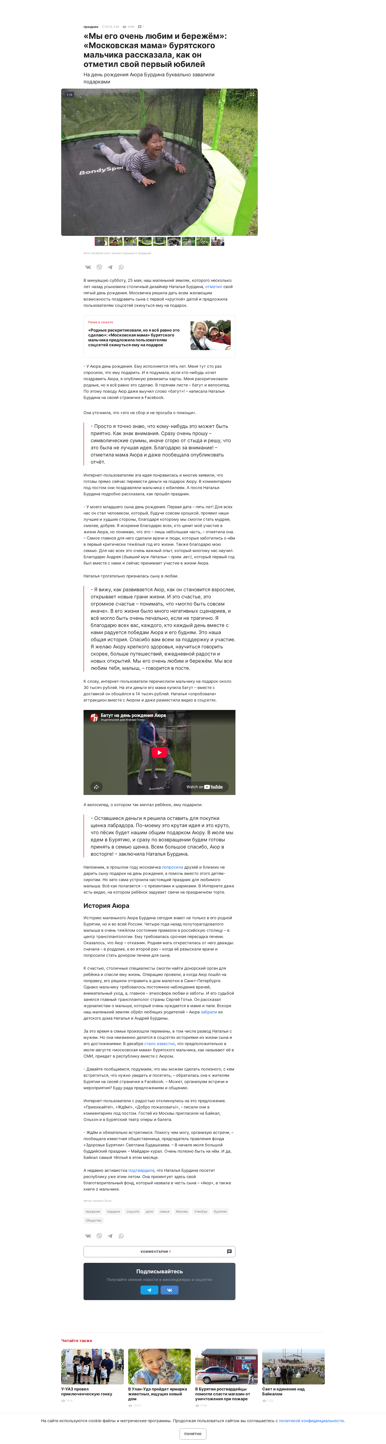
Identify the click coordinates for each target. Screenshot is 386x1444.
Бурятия (220, 1211)
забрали (209, 1012)
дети (149, 1211)
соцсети (133, 1211)
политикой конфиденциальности (311, 1420)
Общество (93, 1220)
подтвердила (141, 1170)
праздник (91, 27)
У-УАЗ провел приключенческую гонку (86, 1391)
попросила (172, 867)
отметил (213, 286)
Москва (182, 1211)
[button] (116, 241)
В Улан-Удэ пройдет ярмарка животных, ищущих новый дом (157, 1394)
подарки (113, 1211)
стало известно (159, 1043)
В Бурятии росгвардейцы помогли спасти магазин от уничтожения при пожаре (222, 1394)
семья (164, 1211)
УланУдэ (200, 1211)
